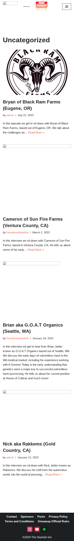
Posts (41, 516)
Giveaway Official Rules (53, 521)
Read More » (36, 132)
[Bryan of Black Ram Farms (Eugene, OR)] (37, 72)
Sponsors (27, 516)
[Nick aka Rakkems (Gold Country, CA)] (37, 413)
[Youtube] (37, 529)
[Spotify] (44, 529)
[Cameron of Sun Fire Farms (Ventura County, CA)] (37, 178)
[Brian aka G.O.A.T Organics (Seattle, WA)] (37, 289)
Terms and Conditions (19, 521)
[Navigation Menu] (66, 6)
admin (10, 115)
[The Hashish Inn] (10, 6)
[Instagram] (29, 529)
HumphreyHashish (17, 232)
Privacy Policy (58, 516)
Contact (11, 516)
